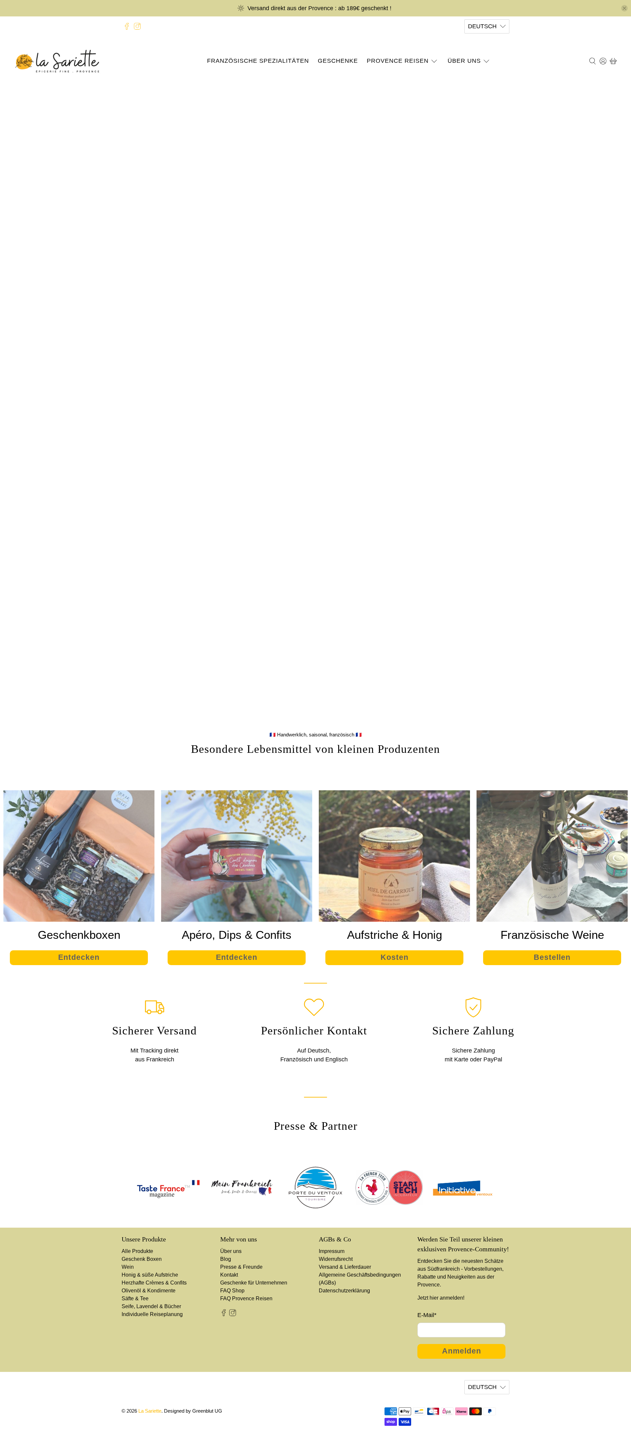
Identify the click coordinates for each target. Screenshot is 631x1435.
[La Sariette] (57, 61)
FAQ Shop (232, 1290)
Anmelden (461, 1351)
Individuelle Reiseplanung (152, 1314)
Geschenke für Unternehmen (253, 1282)
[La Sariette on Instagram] (137, 26)
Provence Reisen (398, 61)
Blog (225, 1259)
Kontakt (229, 1275)
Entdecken (315, 426)
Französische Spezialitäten (258, 61)
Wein (128, 1267)
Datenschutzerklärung (344, 1290)
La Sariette (149, 1411)
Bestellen (552, 957)
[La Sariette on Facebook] (126, 26)
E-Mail (426, 1315)
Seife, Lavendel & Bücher (151, 1306)
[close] (624, 8)
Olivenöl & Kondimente (148, 1290)
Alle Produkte (137, 1251)
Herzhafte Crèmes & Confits (154, 1282)
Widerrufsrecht (336, 1259)
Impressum (331, 1251)
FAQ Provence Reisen (246, 1298)
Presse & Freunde (241, 1267)
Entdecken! (315, 216)
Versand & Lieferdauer (345, 1267)
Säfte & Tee (135, 1298)
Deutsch (482, 26)
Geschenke (338, 61)
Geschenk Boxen (142, 1259)
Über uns (464, 61)
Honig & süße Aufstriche (150, 1275)
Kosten (395, 957)
